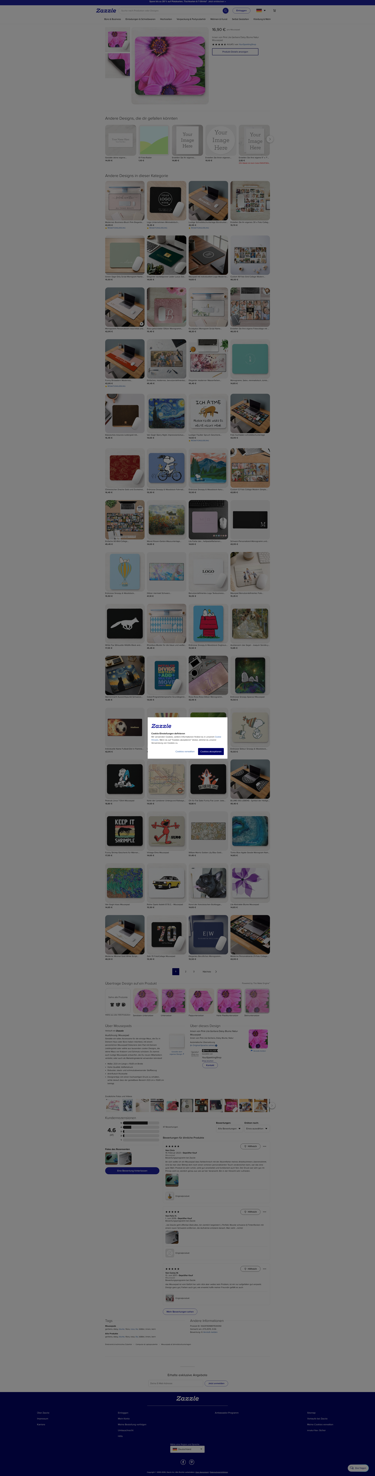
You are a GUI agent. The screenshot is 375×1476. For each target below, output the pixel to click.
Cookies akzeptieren (210, 751)
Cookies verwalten (185, 751)
